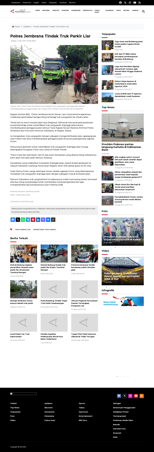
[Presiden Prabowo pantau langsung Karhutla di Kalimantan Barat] (123, 127)
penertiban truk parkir (44, 229)
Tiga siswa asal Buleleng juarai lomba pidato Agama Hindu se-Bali (129, 44)
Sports (82, 403)
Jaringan (117, 403)
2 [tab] (119, 247)
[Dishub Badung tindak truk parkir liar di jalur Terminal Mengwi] (54, 253)
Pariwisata (87, 10)
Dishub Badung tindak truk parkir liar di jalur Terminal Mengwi (53, 267)
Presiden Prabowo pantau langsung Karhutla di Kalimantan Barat (121, 147)
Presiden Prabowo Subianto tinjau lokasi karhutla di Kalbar (122, 238)
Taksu (118, 10)
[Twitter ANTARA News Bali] (125, 2)
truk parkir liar (22, 229)
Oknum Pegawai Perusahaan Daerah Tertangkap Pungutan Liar (84, 303)
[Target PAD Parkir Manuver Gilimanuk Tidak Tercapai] (84, 322)
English (36, 3)
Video (105, 250)
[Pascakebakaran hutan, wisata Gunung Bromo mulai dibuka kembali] (107, 200)
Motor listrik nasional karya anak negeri (120, 366)
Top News (63, 3)
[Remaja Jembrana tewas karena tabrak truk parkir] (23, 289)
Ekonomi (65, 10)
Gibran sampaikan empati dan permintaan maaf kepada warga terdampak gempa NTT (128, 174)
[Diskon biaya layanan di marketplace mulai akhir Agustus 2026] (107, 85)
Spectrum (83, 412)
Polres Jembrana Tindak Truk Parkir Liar (51, 26)
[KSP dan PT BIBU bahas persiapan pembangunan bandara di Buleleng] (107, 57)
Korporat (117, 433)
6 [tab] (124, 287)
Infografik (108, 290)
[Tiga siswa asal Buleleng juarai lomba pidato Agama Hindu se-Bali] (107, 45)
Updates (55, 10)
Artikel (126, 10)
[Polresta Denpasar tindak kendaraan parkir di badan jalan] (84, 253)
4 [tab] (126, 247)
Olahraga (109, 10)
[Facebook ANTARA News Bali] (120, 2)
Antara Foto (27, 3)
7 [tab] (128, 287)
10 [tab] (139, 287)
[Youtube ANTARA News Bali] (134, 2)
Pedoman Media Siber (123, 420)
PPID (115, 437)
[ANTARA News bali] (22, 11)
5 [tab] (130, 247)
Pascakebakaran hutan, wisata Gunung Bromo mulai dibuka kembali (129, 199)
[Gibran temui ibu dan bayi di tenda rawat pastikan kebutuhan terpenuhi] (107, 188)
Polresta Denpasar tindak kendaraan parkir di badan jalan (83, 267)
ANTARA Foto (119, 429)
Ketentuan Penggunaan (124, 408)
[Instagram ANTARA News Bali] (130, 2)
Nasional (46, 10)
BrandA (116, 424)
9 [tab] (135, 287)
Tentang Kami (119, 416)
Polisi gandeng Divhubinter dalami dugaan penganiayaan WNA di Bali (122, 276)
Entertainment (85, 416)
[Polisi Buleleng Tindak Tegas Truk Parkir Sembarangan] (54, 289)
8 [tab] (132, 287)
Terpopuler (53, 3)
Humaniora (75, 10)
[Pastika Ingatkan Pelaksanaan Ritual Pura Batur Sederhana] (54, 322)
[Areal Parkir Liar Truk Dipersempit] (23, 322)
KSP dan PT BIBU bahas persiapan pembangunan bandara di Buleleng (126, 56)
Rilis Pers (72, 3)
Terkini (43, 3)
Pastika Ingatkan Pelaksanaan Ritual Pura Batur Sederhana (52, 336)
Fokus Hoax (97, 11)
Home (37, 10)
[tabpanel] (123, 231)
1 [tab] (115, 247)
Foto (105, 211)
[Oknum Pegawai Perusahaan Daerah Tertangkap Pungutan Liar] (84, 289)
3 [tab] (123, 247)
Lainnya (135, 10)
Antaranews (15, 3)
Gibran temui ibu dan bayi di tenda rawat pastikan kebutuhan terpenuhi (127, 187)
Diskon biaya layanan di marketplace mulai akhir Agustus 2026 (126, 83)
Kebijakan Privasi (120, 412)
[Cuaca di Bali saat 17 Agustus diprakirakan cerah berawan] (107, 97)
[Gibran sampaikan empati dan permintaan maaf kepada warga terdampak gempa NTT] (107, 175)
